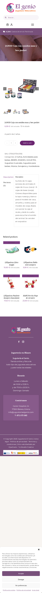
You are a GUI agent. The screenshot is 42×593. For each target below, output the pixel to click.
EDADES (22, 160)
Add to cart (27, 143)
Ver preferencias (21, 585)
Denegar (21, 579)
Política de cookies (9, 590)
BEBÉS (14, 160)
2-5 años (18, 157)
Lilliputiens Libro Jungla (11, 263)
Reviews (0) (7, 184)
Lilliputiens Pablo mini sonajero (30, 263)
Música (14, 166)
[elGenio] (21, 327)
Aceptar (21, 573)
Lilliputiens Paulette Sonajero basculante (11, 296)
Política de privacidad (23, 590)
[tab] (7, 177)
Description (7, 177)
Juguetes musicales (13, 163)
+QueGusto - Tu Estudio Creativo (21, 447)
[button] (39, 549)
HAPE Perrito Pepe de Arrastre (30, 296)
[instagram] (23, 342)
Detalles (11, 250)
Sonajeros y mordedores (28, 166)
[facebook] (19, 342)
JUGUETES (31, 160)
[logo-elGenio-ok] (21, 4)
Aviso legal (35, 590)
